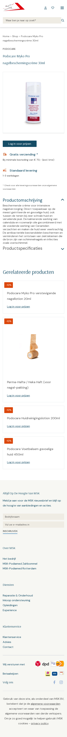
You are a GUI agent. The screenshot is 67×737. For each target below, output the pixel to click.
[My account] (45, 7)
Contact (8, 647)
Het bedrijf (9, 558)
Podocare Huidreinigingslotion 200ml (33, 418)
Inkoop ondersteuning (16, 600)
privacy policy (39, 723)
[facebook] (54, 682)
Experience (10, 610)
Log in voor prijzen (19, 144)
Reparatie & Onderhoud (18, 595)
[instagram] (61, 682)
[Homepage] (14, 8)
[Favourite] (52, 7)
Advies (7, 642)
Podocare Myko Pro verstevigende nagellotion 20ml (31, 296)
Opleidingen (10, 605)
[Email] (33, 524)
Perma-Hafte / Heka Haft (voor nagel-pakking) (29, 385)
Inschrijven (10, 531)
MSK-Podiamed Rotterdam (19, 568)
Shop (15, 36)
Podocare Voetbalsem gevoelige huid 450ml (30, 451)
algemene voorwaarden (45, 704)
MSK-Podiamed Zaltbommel (20, 563)
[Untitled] (33, 516)
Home (6, 36)
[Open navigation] (61, 7)
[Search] (32, 20)
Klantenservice (12, 637)
